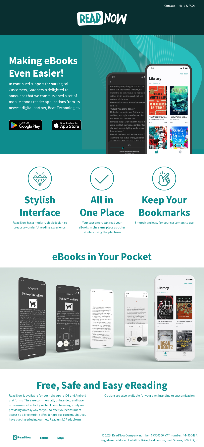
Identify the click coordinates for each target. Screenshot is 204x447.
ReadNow (24, 437)
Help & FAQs (187, 6)
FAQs (60, 438)
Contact (170, 6)
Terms (44, 438)
